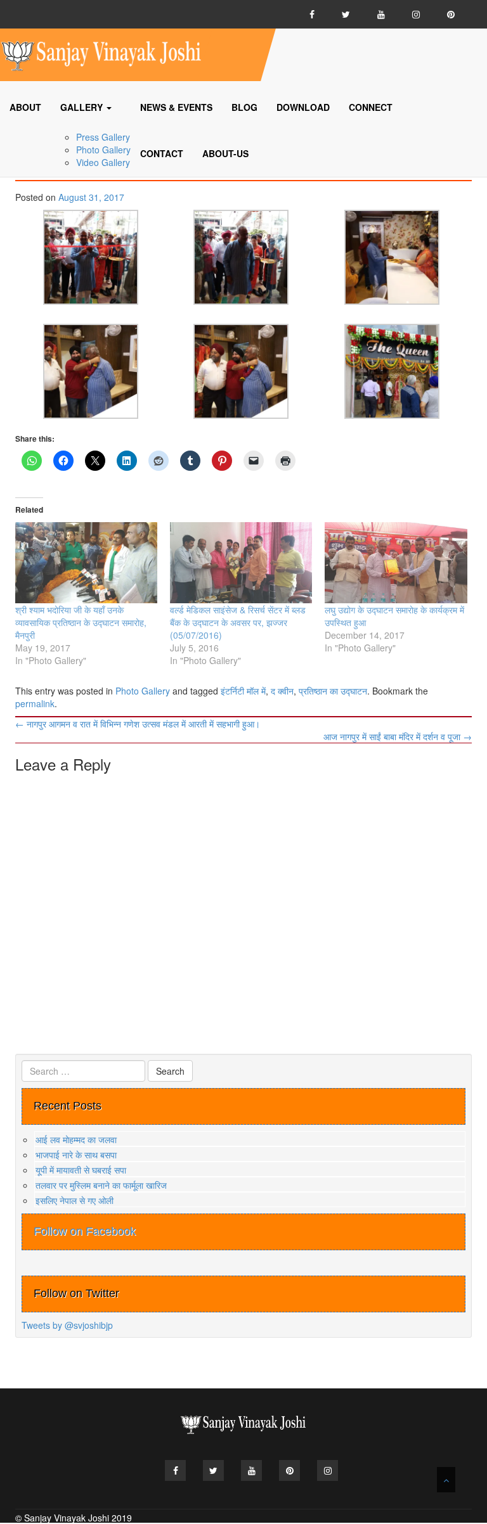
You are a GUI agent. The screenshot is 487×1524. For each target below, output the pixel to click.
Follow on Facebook (85, 1231)
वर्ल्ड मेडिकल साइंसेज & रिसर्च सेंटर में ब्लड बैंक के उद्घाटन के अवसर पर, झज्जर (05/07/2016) (238, 622)
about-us (225, 153)
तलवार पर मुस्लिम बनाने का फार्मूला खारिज (101, 1185)
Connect (371, 107)
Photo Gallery (103, 149)
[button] (90, 257)
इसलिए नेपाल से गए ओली (75, 1200)
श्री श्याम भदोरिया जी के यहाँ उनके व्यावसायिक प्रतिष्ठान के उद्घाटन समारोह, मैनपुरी (80, 622)
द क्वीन (282, 690)
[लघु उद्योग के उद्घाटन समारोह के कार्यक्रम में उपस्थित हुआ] (396, 562)
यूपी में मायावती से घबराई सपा (81, 1169)
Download (303, 107)
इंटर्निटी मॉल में (243, 690)
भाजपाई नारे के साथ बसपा (76, 1154)
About (25, 107)
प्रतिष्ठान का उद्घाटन (333, 690)
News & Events (176, 107)
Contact (161, 153)
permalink (35, 703)
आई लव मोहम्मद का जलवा (76, 1139)
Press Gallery (103, 137)
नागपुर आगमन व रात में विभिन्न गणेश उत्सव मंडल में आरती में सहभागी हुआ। (137, 723)
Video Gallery (103, 162)
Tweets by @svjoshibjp (67, 1325)
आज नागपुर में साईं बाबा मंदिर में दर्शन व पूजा (397, 736)
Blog (244, 107)
